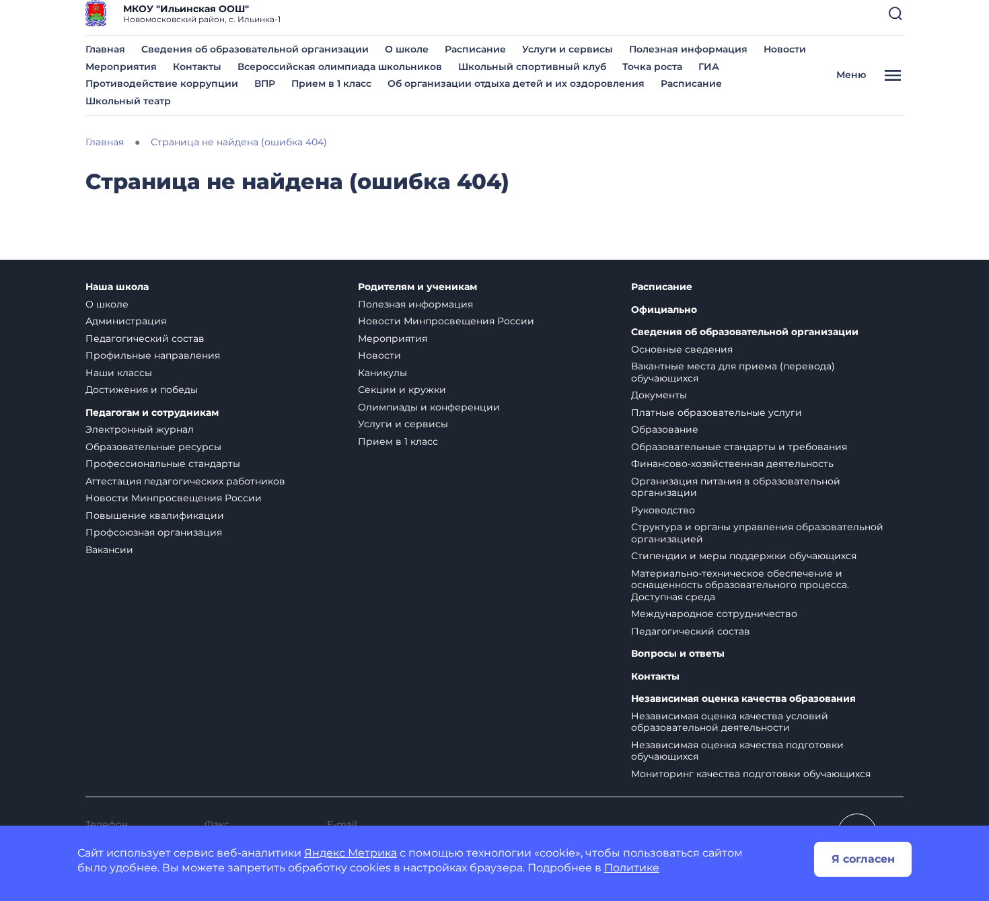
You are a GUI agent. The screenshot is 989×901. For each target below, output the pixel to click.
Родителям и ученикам (417, 287)
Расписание (475, 49)
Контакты (197, 67)
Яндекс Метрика (350, 852)
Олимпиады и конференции (429, 407)
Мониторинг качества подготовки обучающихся (751, 774)
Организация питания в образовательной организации (735, 487)
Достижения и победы (141, 390)
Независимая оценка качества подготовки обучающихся (737, 751)
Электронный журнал (139, 429)
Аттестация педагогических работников (185, 481)
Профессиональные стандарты (162, 464)
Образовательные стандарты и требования (739, 447)
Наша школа (117, 287)
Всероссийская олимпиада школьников (339, 67)
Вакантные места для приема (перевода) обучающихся (733, 372)
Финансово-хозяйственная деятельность (732, 464)
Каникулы (382, 373)
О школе (407, 49)
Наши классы (118, 373)
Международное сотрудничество (714, 614)
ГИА (708, 67)
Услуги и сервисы (567, 49)
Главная (105, 49)
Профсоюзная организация (153, 532)
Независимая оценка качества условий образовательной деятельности (729, 722)
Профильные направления (152, 355)
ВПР (264, 83)
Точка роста (652, 67)
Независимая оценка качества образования (743, 699)
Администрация (125, 321)
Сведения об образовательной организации (255, 49)
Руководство (663, 510)
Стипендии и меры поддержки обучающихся (743, 556)
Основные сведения (682, 349)
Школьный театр (128, 101)
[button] (895, 13)
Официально (664, 310)
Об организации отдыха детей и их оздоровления (516, 83)
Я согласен (863, 859)
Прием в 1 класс (331, 83)
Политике (631, 867)
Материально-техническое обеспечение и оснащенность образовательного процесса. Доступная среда (740, 585)
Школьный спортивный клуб (532, 67)
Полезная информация (688, 49)
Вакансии (109, 550)
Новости (785, 49)
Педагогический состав (145, 338)
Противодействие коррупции (161, 83)
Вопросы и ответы (678, 653)
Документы (659, 395)
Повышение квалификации (154, 515)
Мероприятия (121, 67)
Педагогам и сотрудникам (152, 413)
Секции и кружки (402, 390)
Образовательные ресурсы (153, 447)
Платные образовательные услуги (716, 412)
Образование (664, 429)
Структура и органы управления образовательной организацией (757, 533)
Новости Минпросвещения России (173, 498)
